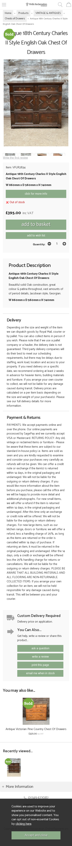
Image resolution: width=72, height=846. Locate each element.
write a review (40, 656)
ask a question (40, 648)
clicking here (23, 823)
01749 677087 (38, 798)
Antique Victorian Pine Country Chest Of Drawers (36, 729)
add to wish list (36, 235)
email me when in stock (40, 673)
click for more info (36, 193)
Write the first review (15, 157)
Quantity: (39, 244)
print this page (40, 665)
